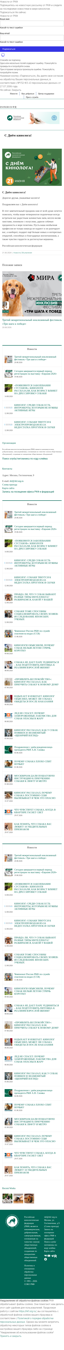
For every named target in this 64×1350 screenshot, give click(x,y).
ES (11, 107)
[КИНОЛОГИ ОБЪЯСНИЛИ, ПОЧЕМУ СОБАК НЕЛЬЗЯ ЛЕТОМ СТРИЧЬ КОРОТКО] (8, 645)
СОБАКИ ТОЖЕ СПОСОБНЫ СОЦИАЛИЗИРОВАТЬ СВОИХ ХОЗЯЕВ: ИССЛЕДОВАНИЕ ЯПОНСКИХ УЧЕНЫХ (36, 615)
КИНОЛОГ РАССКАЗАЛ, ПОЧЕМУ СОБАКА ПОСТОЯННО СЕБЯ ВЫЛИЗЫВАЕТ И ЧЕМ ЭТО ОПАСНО (35, 795)
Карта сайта (8, 488)
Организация (9, 443)
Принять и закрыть (10, 1336)
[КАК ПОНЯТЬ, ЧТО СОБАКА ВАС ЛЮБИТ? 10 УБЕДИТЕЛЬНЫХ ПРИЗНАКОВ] (8, 824)
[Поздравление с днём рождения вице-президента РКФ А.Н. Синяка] (8, 747)
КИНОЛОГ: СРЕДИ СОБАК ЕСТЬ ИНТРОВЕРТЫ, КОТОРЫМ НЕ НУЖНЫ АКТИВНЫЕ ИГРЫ (36, 408)
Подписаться (7, 12)
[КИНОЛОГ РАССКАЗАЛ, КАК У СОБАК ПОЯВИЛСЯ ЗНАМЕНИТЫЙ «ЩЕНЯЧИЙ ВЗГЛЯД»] (8, 730)
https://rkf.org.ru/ (27, 1311)
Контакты (7, 468)
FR (4, 107)
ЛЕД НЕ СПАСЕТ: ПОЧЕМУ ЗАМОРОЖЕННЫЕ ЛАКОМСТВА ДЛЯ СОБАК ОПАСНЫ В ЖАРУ (35, 716)
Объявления (26, 253)
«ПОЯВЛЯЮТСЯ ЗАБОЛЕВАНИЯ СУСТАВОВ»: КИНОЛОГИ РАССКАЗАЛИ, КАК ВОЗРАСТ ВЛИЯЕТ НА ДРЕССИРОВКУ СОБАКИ (35, 389)
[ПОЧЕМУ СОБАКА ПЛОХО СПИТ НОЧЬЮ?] (8, 762)
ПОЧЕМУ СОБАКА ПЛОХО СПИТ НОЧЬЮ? (32, 762)
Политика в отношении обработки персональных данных (30, 1272)
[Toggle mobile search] (53, 125)
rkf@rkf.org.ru (17, 481)
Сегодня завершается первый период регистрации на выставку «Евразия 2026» (35, 372)
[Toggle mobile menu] (58, 125)
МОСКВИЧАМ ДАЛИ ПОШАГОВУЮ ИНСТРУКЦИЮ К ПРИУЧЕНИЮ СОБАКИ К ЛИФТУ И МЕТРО (34, 778)
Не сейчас (20, 12)
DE (7, 107)
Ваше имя (5, 19)
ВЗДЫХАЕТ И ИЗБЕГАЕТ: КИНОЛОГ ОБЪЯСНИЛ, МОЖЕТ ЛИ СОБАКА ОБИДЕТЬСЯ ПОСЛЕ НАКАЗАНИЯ (34, 699)
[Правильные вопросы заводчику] (7, 1198)
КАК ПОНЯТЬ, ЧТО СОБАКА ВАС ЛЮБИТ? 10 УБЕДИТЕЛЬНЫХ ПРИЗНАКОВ (33, 827)
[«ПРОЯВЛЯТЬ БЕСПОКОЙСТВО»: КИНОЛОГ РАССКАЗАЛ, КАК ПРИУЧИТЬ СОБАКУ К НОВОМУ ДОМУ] (8, 679)
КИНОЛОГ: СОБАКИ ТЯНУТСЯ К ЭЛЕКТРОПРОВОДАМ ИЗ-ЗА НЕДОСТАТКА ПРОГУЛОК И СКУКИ (34, 425)
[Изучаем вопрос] (18, 1198)
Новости (17, 253)
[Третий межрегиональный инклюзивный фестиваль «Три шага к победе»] (32, 272)
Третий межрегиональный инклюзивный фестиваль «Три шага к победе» (35, 358)
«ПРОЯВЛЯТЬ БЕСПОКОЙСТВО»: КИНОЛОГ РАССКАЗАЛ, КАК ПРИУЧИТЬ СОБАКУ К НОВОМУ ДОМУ (36, 682)
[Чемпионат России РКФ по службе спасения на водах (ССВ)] (8, 631)
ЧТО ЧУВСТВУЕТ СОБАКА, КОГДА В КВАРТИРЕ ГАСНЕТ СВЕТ (35, 811)
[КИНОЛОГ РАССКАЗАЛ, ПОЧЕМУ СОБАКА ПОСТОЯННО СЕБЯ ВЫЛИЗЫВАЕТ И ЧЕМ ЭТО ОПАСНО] (8, 793)
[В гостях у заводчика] (29, 1198)
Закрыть (16, 90)
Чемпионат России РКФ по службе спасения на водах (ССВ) (32, 632)
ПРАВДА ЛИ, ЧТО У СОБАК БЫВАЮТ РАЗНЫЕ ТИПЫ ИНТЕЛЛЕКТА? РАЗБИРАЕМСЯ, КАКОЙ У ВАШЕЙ (35, 597)
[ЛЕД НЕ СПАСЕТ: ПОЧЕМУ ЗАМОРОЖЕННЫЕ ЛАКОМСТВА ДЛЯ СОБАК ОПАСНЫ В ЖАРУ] (8, 713)
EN (1, 107)
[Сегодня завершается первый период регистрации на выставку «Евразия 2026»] (8, 371)
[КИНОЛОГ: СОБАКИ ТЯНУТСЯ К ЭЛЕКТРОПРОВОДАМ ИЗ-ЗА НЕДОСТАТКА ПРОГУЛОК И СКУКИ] (8, 422)
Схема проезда (9, 484)
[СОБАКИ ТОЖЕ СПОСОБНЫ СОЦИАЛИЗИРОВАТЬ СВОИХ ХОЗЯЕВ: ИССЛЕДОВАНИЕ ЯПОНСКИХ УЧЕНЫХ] (8, 611)
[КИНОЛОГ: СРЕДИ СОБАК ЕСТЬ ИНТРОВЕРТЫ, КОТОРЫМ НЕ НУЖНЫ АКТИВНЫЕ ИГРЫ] (8, 405)
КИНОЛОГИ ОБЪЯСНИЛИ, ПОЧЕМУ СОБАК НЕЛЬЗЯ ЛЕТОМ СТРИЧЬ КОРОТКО (34, 648)
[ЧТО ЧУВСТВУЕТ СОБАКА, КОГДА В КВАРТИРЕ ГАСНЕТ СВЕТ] (8, 810)
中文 (15, 107)
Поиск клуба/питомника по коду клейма (50, 1245)
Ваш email (5, 33)
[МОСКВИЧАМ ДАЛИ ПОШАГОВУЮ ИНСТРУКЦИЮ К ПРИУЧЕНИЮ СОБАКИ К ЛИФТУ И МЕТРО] (8, 776)
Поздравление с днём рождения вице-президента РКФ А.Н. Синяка (33, 748)
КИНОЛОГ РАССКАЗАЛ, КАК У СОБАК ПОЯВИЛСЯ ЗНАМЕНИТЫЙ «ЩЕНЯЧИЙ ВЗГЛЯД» (36, 733)
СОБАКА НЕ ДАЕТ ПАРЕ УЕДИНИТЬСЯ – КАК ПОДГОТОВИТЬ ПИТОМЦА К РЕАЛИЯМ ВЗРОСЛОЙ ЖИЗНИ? (36, 665)
